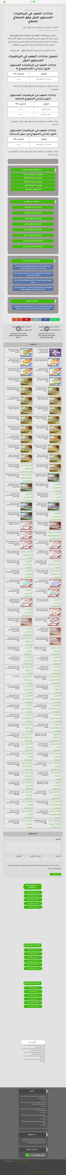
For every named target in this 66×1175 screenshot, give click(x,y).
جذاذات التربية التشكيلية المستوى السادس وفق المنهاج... (40, 649)
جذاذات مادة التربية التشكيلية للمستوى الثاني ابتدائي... (43, 745)
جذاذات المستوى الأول (33, 950)
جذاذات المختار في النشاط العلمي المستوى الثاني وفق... (41, 428)
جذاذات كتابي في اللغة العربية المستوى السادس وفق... (12, 668)
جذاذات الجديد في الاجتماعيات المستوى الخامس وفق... (13, 630)
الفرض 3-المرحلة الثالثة (33, 178)
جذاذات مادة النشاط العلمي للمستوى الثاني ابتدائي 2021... (42, 774)
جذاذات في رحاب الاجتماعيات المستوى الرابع (41, 591)
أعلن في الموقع (58, 1172)
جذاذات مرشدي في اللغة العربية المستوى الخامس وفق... (41, 639)
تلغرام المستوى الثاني (33, 224)
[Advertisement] (33, 928)
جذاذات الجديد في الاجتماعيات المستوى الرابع (13, 591)
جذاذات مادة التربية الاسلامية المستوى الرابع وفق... (12, 582)
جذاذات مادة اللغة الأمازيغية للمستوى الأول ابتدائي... (12, 803)
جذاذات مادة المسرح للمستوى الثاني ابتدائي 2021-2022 (13, 745)
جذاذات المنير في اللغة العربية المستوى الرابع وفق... (41, 620)
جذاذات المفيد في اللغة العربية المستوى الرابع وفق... (13, 611)
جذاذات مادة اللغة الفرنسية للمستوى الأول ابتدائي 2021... (42, 812)
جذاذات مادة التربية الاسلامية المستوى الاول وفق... (41, 370)
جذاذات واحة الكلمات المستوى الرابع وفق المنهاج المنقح (14, 601)
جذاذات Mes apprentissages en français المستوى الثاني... (40, 418)
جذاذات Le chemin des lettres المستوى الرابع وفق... (42, 553)
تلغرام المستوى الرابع (33, 235)
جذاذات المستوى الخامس (33, 964)
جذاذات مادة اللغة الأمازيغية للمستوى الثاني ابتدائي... (12, 755)
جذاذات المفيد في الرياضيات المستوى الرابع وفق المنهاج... (12, 572)
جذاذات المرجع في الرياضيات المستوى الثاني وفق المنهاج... (12, 438)
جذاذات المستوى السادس (33, 968)
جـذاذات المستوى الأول (30, 10)
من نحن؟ (52, 1172)
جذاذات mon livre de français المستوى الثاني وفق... (13, 399)
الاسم (58, 856)
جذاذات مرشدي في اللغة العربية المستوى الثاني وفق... (42, 466)
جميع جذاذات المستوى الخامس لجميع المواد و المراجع (13, 620)
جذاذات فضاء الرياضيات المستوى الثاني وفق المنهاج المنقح (13, 428)
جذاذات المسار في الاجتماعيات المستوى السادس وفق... (13, 659)
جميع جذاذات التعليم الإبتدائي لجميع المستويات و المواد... (42, 351)
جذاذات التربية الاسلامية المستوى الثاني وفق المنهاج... (13, 447)
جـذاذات (40, 10)
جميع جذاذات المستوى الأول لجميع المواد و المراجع (13, 351)
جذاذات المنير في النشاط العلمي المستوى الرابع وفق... (13, 553)
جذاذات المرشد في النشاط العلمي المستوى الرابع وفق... (12, 563)
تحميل (18, 79)
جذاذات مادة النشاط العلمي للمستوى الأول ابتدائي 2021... (13, 822)
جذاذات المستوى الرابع (33, 961)
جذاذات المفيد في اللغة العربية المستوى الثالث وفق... (13, 514)
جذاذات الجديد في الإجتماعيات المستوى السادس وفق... (42, 659)
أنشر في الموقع (30, 1172)
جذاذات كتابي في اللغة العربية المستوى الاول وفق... (42, 380)
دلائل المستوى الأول (33, 988)
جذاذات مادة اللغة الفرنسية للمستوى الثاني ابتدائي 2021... (12, 736)
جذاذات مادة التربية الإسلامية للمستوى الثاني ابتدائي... (40, 764)
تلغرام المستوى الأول (33, 218)
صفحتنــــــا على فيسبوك (33, 207)
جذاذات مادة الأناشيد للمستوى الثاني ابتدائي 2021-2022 (42, 755)
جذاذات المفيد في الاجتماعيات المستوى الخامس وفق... (42, 630)
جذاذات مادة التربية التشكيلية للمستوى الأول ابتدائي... (40, 793)
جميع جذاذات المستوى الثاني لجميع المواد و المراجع (13, 380)
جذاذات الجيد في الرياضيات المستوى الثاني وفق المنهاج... (41, 438)
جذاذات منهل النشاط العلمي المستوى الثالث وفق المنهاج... (13, 486)
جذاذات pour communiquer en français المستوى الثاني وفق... (41, 409)
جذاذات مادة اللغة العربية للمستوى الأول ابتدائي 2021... (40, 822)
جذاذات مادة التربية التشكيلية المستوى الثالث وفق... (41, 505)
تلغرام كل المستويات (33, 213)
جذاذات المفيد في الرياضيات (51, 30)
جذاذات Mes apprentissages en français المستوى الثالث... (12, 476)
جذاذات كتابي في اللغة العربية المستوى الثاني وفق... (42, 457)
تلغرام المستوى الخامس (33, 241)
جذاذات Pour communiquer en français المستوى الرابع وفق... (12, 543)
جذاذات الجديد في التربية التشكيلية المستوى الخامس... (13, 687)
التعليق (58, 839)
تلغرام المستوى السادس (33, 247)
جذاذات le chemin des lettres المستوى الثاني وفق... (41, 389)
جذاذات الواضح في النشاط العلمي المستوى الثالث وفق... (41, 486)
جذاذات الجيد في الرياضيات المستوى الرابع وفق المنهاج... (41, 572)
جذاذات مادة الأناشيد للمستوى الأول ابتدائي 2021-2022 (13, 793)
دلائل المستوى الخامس (33, 1002)
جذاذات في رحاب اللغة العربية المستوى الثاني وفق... (13, 457)
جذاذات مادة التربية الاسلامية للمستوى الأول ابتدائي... (13, 812)
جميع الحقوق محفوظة (23, 1161)
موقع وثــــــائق (15, 1161)
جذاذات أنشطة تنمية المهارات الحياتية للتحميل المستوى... (41, 697)
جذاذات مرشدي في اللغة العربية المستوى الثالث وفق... (42, 514)
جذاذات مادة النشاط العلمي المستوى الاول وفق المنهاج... (13, 361)
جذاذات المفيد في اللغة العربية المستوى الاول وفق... (13, 370)
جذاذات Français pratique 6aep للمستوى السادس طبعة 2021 (42, 687)
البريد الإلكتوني (35, 856)
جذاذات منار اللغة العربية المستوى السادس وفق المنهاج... (40, 678)
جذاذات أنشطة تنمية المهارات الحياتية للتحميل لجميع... (41, 726)
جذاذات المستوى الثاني (33, 953)
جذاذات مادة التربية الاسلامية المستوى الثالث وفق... (12, 505)
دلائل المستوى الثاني (33, 991)
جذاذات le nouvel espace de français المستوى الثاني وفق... (12, 389)
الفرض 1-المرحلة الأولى (33, 186)
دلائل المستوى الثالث (33, 995)
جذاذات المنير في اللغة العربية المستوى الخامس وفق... (12, 639)
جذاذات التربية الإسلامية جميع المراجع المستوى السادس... (13, 649)
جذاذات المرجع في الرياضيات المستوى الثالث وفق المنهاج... (12, 495)
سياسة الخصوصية (45, 1172)
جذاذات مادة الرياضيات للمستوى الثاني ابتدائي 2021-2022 (13, 774)
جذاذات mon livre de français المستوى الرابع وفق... (42, 543)
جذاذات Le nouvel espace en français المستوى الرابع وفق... (12, 534)
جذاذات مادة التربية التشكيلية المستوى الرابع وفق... (41, 582)
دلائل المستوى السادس (33, 1006)
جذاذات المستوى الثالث (33, 957)
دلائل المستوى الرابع (33, 999)
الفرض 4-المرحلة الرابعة (33, 175)
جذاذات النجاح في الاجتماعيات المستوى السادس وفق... (42, 668)
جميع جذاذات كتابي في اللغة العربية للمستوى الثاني (13, 726)
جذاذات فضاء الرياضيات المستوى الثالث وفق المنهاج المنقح (42, 495)
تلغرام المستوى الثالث (33, 230)
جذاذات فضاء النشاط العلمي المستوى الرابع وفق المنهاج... (41, 563)
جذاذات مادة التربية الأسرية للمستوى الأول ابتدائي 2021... (41, 803)
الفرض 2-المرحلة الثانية (33, 182)
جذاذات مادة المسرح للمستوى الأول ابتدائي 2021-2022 (13, 784)
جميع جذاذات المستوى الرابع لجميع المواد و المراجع (42, 524)
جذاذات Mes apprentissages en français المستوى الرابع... (40, 534)
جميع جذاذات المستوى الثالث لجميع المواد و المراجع (13, 466)
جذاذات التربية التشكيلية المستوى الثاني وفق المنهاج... (40, 447)
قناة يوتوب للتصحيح (33, 189)
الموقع (19, 856)
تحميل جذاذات (15, 676)
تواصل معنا (37, 1172)
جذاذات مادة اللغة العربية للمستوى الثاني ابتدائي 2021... (13, 764)
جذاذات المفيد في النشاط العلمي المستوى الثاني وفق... (13, 418)
